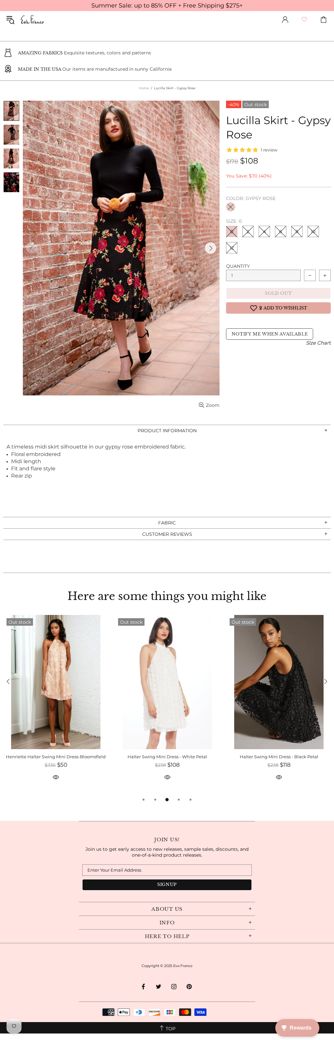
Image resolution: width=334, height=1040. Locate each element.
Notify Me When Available (270, 334)
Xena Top (167, 756)
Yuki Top (56, 756)
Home (144, 88)
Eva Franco (32, 19)
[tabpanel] (56, 705)
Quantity (238, 266)
